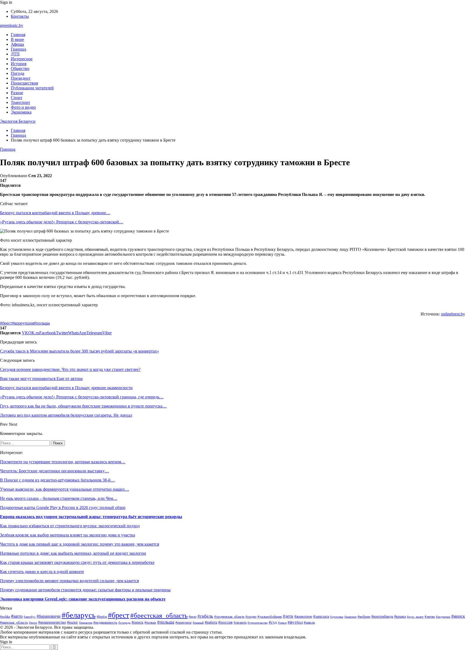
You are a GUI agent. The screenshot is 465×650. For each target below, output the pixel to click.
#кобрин (364, 617)
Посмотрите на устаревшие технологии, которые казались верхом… (62, 461)
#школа (309, 622)
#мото (33, 622)
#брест (6, 323)
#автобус (30, 616)
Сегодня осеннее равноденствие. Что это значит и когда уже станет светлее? (70, 369)
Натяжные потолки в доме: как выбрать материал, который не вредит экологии (73, 553)
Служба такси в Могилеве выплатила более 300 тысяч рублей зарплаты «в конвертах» (79, 351)
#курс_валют (415, 616)
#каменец (350, 616)
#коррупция (23, 323)
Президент (20, 78)
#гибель (205, 616)
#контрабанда (382, 616)
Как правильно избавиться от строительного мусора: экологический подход (70, 525)
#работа (211, 622)
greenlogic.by (11, 25)
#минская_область (14, 622)
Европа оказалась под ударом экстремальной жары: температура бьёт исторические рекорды (91, 516)
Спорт (16, 97)
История (18, 63)
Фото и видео (23, 107)
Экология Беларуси (18, 121)
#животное (303, 616)
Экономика (21, 112)
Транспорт (20, 102)
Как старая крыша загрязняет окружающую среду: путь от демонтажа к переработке (77, 562)
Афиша (17, 44)
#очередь (124, 622)
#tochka (5, 617)
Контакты (20, 16)
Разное (17, 92)
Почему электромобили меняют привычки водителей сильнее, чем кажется (69, 580)
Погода (17, 73)
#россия (225, 622)
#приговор (183, 622)
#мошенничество (52, 622)
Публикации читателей (32, 88)
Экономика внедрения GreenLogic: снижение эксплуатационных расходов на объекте (82, 599)
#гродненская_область (229, 617)
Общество (20, 68)
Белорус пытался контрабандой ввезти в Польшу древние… (55, 212)
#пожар (150, 622)
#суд (273, 622)
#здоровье (336, 616)
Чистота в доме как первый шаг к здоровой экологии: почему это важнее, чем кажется (79, 544)
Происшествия (24, 83)
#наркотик (85, 622)
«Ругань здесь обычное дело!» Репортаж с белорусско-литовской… (61, 222)
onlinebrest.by (453, 314)
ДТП (15, 54)
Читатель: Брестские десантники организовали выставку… (54, 471)
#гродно (250, 617)
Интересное (22, 59)
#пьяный (198, 622)
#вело (192, 617)
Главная (18, 34)
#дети (288, 616)
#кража (400, 616)
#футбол (295, 622)
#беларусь (79, 615)
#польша (42, 323)
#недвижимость (105, 622)
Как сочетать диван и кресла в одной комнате (42, 571)
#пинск (137, 622)
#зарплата (321, 616)
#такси (282, 622)
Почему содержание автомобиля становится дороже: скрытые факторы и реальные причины (85, 590)
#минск (458, 616)
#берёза (102, 617)
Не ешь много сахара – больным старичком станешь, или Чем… (58, 498)
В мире (17, 39)
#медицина (443, 616)
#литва (430, 616)
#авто (17, 616)
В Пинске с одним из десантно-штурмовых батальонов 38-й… (57, 480)
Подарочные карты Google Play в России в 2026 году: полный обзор (62, 507)
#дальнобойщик (270, 617)
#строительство (258, 622)
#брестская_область (159, 615)
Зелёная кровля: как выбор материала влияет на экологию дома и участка (67, 535)
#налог (72, 622)
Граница (18, 49)
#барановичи (49, 616)
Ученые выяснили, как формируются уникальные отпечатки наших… (64, 489)
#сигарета (240, 622)
